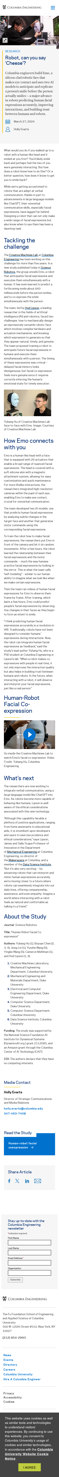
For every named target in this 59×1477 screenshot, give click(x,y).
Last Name (13, 1248)
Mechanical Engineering (22, 852)
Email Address (16, 1258)
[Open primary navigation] (52, 7)
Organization (14, 1268)
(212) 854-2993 (14, 1337)
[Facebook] (9, 1182)
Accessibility (12, 1397)
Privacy (8, 1393)
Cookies (9, 1402)
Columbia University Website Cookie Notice (29, 1454)
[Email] (37, 1182)
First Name (13, 1238)
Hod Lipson (32, 308)
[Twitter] (17, 1182)
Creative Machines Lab (23, 255)
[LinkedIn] (27, 1182)
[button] (29, 32)
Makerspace (16, 860)
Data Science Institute (37, 864)
